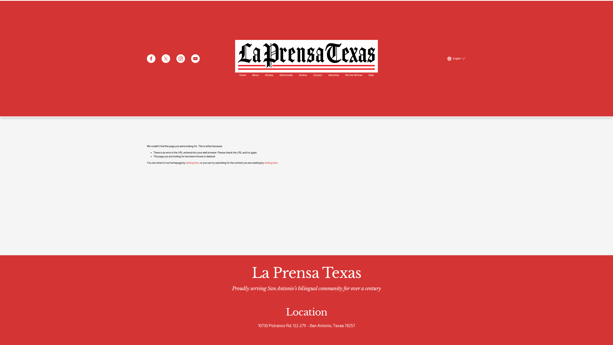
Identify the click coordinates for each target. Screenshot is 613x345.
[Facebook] (151, 58)
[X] (166, 58)
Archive (303, 75)
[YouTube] (195, 58)
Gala (371, 75)
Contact (317, 75)
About (255, 75)
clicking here (192, 162)
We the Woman (353, 75)
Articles (269, 75)
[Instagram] (180, 58)
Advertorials (286, 75)
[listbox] (456, 58)
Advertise (333, 75)
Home (242, 75)
